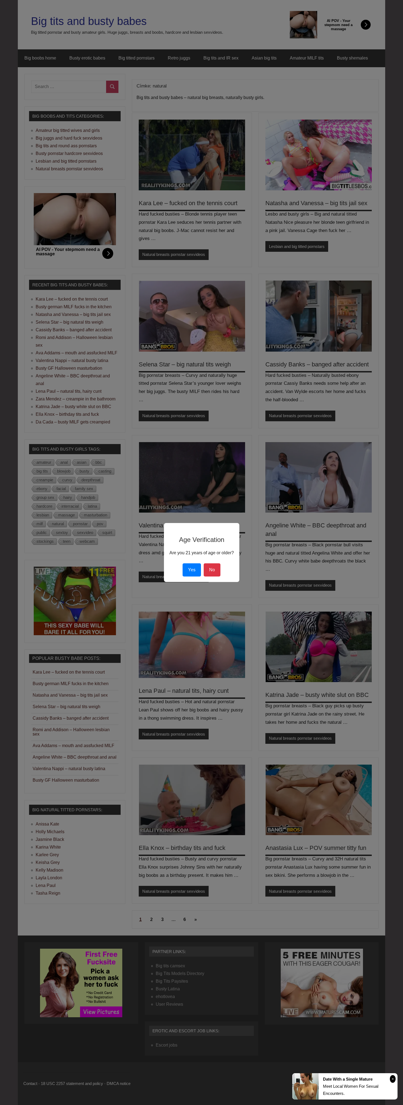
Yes (191, 569)
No (212, 569)
